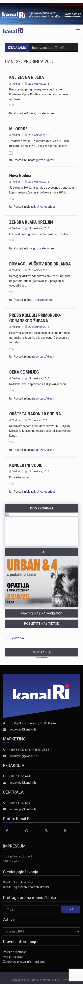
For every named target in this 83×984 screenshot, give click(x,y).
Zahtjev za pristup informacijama (24, 961)
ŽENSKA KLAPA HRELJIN (31, 222)
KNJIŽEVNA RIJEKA (26, 77)
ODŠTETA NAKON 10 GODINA (35, 413)
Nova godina (20, 175)
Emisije (30, 248)
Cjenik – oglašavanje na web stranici (26, 887)
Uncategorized (46, 113)
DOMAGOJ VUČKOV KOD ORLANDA (40, 263)
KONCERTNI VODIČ (26, 465)
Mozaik (31, 206)
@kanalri (17, 638)
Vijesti (50, 160)
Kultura (30, 113)
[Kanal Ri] (13, 30)
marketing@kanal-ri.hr (24, 756)
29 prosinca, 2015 (38, 83)
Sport (29, 299)
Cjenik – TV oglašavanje (18, 882)
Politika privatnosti (14, 952)
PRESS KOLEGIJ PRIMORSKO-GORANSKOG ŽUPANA (35, 318)
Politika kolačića (13, 956)
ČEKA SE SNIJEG (24, 372)
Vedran (16, 83)
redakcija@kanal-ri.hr (23, 729)
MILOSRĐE (18, 128)
